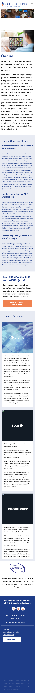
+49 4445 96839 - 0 (12, 619)
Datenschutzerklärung (11, 683)
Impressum (5, 683)
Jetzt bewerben (11, 640)
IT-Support (29, 683)
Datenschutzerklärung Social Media (21, 683)
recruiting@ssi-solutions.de (15, 622)
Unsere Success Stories (11, 632)
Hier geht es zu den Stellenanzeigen (16, 303)
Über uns (6, 629)
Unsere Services (8, 635)
